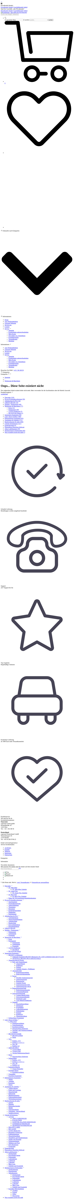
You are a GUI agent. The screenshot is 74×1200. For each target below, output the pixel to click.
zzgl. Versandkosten (23, 882)
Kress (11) (11, 408)
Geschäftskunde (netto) (20, 7)
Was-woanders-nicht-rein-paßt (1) (15, 432)
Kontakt (7, 849)
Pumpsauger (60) (13, 410)
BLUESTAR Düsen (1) (15, 413)
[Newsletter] (20, 868)
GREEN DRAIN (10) (11, 403)
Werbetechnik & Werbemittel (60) (15, 430)
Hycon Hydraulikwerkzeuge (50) (15, 399)
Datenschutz (8, 855)
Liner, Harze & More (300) (13, 417)
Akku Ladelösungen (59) (12, 429)
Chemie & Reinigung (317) (13, 423)
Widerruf (7, 851)
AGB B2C (8, 848)
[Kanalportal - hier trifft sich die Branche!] (14, 12)
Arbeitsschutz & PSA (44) (13, 401)
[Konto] (39, 227)
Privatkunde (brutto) (7, 7)
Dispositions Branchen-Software (14, 427)
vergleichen (4, 394)
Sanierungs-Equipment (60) (13, 415)
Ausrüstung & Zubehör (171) (13, 420)
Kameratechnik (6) (10, 425)
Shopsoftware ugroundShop (40, 882)
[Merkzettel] (39, 153)
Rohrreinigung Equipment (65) (14, 418)
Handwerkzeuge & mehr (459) (14, 422)
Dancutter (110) (9, 397)
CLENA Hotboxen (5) (15, 411)
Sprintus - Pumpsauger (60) (13, 404)
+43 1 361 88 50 (18, 370)
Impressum (8, 853)
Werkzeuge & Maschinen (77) (14, 406)
